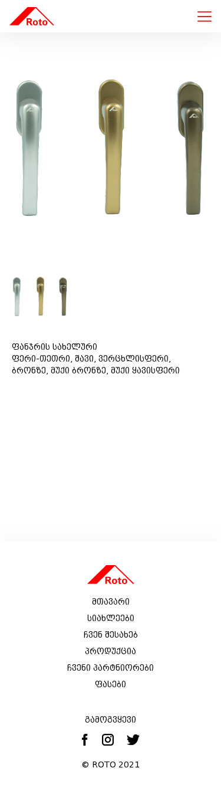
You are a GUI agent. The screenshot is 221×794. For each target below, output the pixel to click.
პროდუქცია (110, 651)
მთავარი (111, 601)
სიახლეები (110, 618)
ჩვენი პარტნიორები (110, 667)
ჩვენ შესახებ (111, 634)
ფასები (110, 684)
